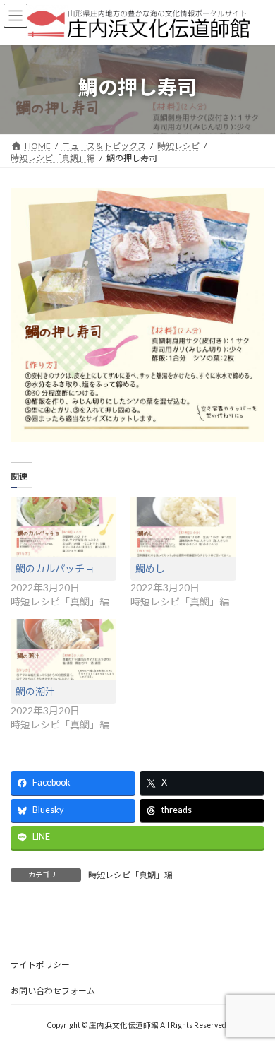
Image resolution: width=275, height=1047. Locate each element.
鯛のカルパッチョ (55, 568)
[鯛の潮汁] (63, 649)
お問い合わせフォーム (53, 991)
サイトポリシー (40, 964)
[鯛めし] (183, 527)
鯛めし (150, 568)
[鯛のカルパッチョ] (63, 527)
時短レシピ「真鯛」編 (130, 875)
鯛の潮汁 (35, 691)
